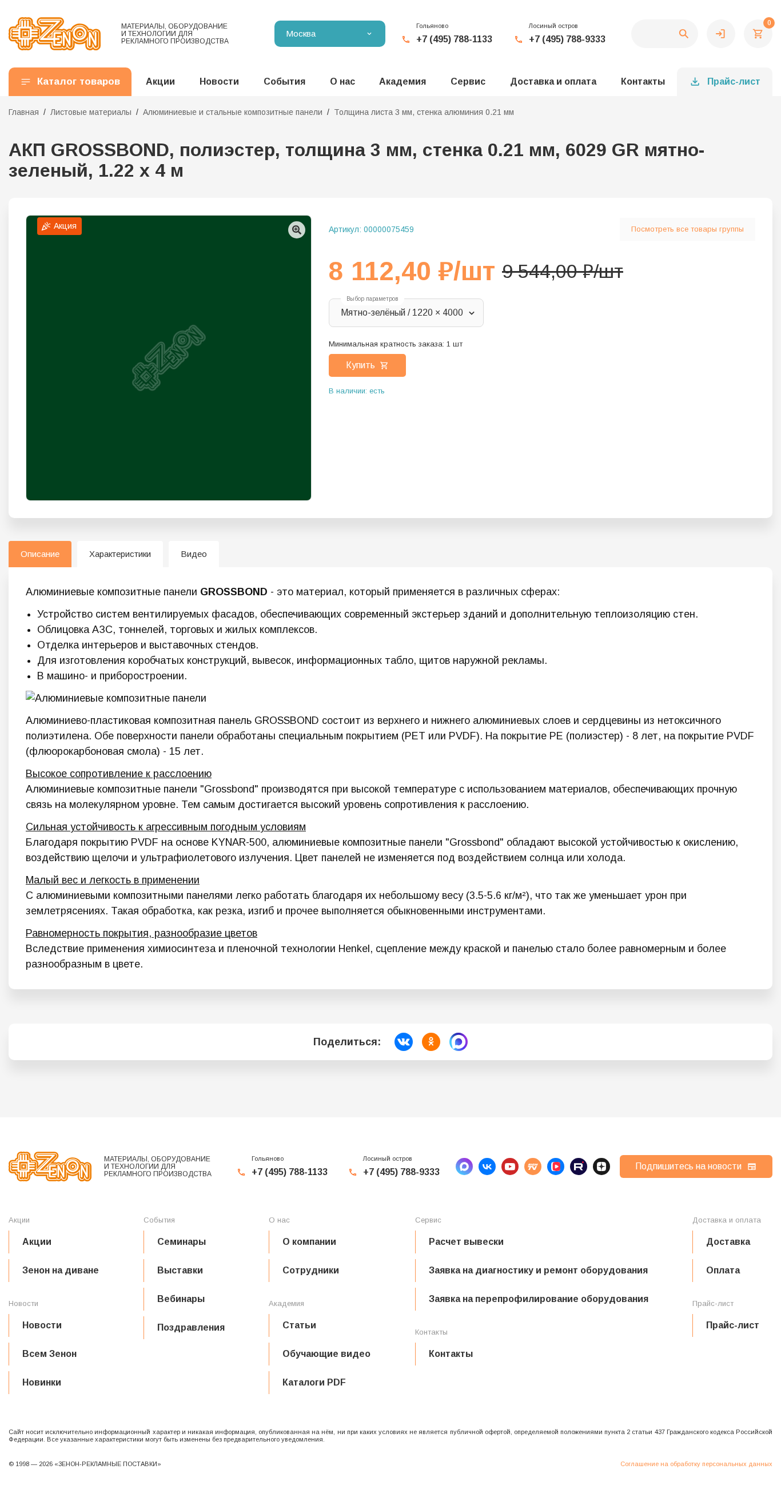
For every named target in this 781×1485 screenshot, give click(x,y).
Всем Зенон (49, 1354)
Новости (42, 1325)
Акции (36, 1242)
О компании (309, 1242)
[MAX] (464, 1166)
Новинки (41, 1382)
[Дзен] (601, 1166)
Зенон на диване (60, 1270)
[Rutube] (578, 1166)
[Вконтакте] (487, 1166)
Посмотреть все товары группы (687, 229)
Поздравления (191, 1327)
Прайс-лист (733, 81)
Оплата (723, 1270)
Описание (40, 554)
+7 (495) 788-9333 (567, 39)
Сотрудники (310, 1270)
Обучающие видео (326, 1354)
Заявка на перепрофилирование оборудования (538, 1299)
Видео (194, 554)
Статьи (299, 1325)
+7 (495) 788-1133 (454, 39)
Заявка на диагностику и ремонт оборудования (538, 1270)
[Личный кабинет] (721, 33)
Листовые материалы (91, 112)
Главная (24, 112)
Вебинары (181, 1299)
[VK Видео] (555, 1166)
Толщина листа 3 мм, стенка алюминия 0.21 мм (424, 112)
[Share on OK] (431, 1042)
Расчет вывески (466, 1242)
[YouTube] (510, 1166)
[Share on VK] (404, 1042)
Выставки (180, 1270)
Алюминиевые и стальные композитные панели (232, 112)
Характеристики (120, 554)
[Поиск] (664, 33)
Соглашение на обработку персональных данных (696, 1463)
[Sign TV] (532, 1166)
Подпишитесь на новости (688, 1166)
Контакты (643, 81)
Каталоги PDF (314, 1382)
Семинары (181, 1242)
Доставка (728, 1242)
